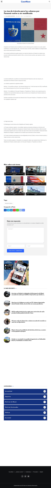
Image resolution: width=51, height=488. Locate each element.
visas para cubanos (8, 203)
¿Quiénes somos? (19, 471)
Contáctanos (28, 471)
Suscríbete (11, 471)
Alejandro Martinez (10, 16)
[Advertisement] (25, 67)
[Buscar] (49, 1)
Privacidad (35, 471)
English (41, 471)
